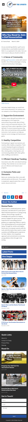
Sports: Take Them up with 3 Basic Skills (13, 289)
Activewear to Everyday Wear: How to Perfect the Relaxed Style (12, 272)
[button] (3, 4)
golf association (11, 60)
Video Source (5, 103)
